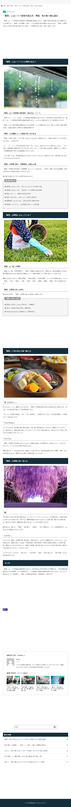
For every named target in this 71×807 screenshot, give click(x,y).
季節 (4, 11)
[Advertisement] (17, 42)
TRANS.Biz (32, 803)
